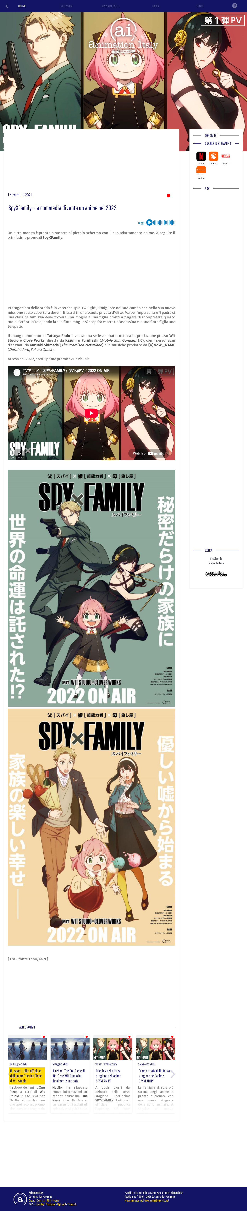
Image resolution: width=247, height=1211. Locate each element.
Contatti (41, 1200)
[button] (172, 1074)
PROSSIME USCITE (111, 6)
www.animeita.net (134, 1200)
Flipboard (61, 1204)
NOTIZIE (22, 6)
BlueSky (40, 1204)
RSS (49, 1200)
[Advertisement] (91, 162)
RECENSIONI (67, 6)
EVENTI (200, 6)
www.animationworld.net (156, 1200)
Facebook (72, 1204)
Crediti (32, 1200)
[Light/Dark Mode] (8, 6)
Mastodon (50, 1204)
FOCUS (155, 6)
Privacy (55, 1200)
